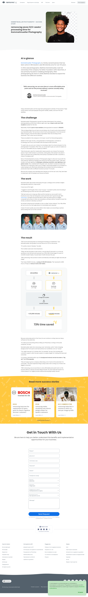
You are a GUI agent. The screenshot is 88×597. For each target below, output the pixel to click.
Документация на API (29, 547)
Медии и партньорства (71, 562)
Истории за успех (6, 567)
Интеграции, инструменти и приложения (33, 549)
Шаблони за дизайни (28, 559)
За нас (67, 559)
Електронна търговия (7, 557)
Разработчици (5, 554)
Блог (67, 547)
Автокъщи (4, 562)
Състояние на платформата (51, 554)
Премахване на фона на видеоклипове (75, 554)
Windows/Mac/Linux (28, 554)
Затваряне (80, 592)
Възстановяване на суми (51, 552)
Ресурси (47, 557)
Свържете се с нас (49, 549)
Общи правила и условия (46, 586)
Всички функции (6, 547)
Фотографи (4, 549)
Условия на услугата (48, 518)
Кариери (68, 557)
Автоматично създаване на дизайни (74, 552)
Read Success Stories (43, 420)
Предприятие (5, 564)
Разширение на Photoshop (30, 552)
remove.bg (24, 197)
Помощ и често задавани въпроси (53, 547)
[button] (22, 2)
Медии (3, 559)
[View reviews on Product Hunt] (44, 529)
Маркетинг (4, 552)
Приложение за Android (29, 557)
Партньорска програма (71, 549)
